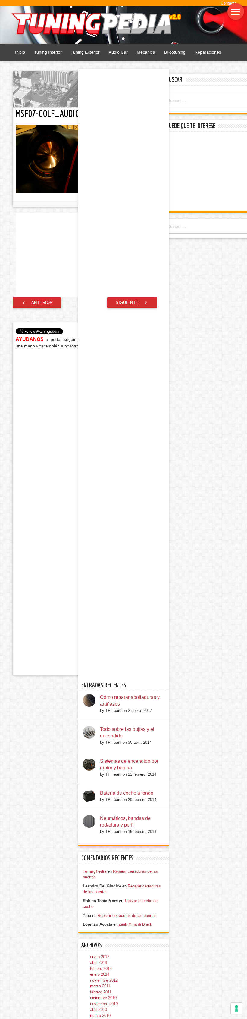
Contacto (228, 3)
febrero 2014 (101, 968)
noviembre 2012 (104, 980)
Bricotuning (175, 52)
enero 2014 (99, 974)
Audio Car (118, 52)
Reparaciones (208, 52)
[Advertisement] (206, 172)
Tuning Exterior (85, 52)
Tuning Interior (48, 52)
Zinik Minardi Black (135, 924)
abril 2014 (98, 962)
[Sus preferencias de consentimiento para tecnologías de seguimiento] (236, 1008)
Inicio (20, 52)
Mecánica (146, 52)
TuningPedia (94, 871)
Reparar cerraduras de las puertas (127, 915)
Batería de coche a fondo (126, 793)
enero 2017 (99, 957)
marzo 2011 (100, 986)
